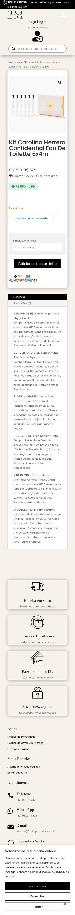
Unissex (30, 62)
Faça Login (37, 21)
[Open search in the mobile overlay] (38, 48)
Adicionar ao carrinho (37, 263)
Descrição (19, 297)
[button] (59, 82)
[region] (37, 880)
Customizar (37, 896)
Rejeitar (37, 906)
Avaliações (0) (22, 303)
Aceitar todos (37, 886)
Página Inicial (15, 62)
